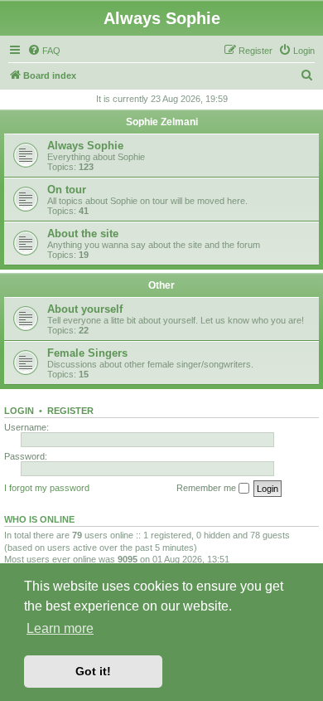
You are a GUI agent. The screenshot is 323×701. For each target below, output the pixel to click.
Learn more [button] (60, 628)
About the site (82, 233)
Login (19, 411)
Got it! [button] (93, 671)
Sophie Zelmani (162, 122)
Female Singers (87, 353)
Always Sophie (85, 145)
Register (70, 411)
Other (161, 285)
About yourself (85, 309)
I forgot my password (46, 488)
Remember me (207, 488)
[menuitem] (43, 51)
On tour (66, 189)
